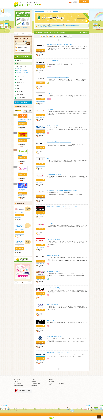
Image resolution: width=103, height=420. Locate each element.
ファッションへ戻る (81, 18)
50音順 (50, 36)
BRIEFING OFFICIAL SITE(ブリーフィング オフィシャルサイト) (62, 206)
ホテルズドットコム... (19, 212)
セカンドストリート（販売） (53, 239)
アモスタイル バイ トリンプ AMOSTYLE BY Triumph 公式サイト (62, 190)
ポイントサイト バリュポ (39, 11)
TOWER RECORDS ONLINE (24, 138)
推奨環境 (33, 379)
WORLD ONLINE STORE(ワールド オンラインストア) (60, 44)
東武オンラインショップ (52, 304)
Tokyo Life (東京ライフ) (52, 60)
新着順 (44, 36)
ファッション (55, 11)
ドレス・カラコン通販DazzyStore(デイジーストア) (59, 142)
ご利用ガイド (16, 381)
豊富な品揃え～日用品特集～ (23, 27)
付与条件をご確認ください (40, 52)
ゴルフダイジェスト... (19, 229)
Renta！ (20, 155)
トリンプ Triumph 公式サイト (54, 174)
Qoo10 (19, 172)
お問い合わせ (34, 385)
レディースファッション (21, 66)
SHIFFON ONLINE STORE (53, 255)
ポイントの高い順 (58, 36)
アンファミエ (50, 223)
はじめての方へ (17, 379)
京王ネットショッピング (52, 125)
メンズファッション (20, 68)
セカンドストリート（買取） (53, 288)
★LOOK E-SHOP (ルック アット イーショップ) (58, 77)
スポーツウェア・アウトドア (22, 72)
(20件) (57, 25)
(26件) (72, 25)
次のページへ (64, 40)
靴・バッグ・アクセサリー (21, 70)
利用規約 (51, 379)
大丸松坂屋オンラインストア (53, 271)
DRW (48, 158)
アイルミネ (49, 93)
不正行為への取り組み (18, 385)
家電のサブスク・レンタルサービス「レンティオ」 (59, 352)
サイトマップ (52, 381)
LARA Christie (50, 320)
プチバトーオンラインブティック (54, 336)
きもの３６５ (50, 109)
